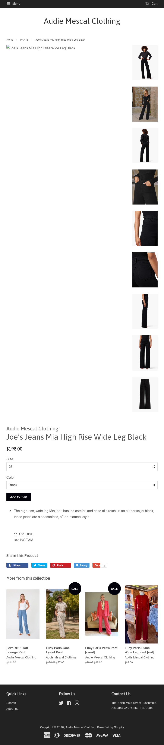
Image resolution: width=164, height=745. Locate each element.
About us (12, 708)
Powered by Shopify (110, 727)
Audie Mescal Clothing (82, 20)
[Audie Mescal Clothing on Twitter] (61, 703)
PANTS (24, 39)
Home (9, 39)
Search (11, 703)
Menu (16, 3)
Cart (154, 3)
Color (10, 477)
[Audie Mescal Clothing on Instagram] (77, 703)
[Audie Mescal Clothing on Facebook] (69, 703)
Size (9, 458)
